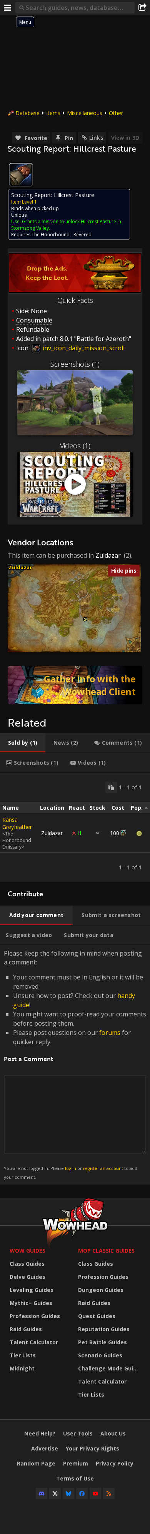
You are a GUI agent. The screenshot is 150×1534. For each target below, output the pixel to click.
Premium (75, 1463)
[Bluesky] (68, 1493)
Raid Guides (26, 1329)
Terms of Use (75, 1478)
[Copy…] (111, 787)
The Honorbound (51, 234)
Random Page (36, 1463)
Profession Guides (35, 1316)
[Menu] (7, 7)
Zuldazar (108, 555)
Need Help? (39, 1433)
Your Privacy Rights (92, 1448)
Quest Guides (96, 1316)
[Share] (142, 7)
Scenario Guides (100, 1355)
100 (114, 833)
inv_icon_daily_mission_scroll (83, 348)
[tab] (22, 742)
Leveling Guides (31, 1289)
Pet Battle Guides (102, 1342)
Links (96, 137)
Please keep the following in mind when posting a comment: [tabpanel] (75, 1064)
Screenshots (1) (75, 364)
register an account (103, 1168)
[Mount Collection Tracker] (75, 685)
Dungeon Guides (100, 1289)
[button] (85, 619)
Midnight (22, 1368)
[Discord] (41, 1493)
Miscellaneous (84, 113)
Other (116, 113)
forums (109, 1032)
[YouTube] (95, 1493)
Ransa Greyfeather (17, 823)
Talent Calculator (34, 1342)
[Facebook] (82, 1493)
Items (53, 113)
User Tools (78, 1433)
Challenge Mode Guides (110, 1368)
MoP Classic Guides (106, 1250)
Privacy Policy (114, 1463)
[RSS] (109, 1493)
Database (27, 113)
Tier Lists (23, 1355)
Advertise (44, 1448)
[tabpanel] (75, 827)
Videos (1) (75, 445)
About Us (113, 1433)
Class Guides (27, 1263)
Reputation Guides (104, 1329)
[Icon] (21, 175)
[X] (55, 1493)
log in (70, 1168)
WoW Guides (27, 1250)
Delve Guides (27, 1276)
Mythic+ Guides (31, 1303)
